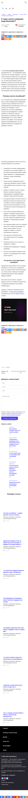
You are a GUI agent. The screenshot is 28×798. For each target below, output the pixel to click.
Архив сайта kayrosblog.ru (7, 782)
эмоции (8, 367)
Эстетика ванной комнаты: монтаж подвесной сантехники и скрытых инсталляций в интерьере (13, 470)
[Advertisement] (14, 352)
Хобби (5, 750)
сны (3, 367)
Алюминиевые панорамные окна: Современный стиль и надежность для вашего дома (14, 442)
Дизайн (5, 737)
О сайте (3, 780)
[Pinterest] (2, 39)
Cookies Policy (4, 784)
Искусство (6, 741)
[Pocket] (5, 39)
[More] (10, 39)
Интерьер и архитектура (10, 732)
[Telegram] (23, 36)
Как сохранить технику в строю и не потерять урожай (14, 430)
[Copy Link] (8, 39)
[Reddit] (20, 36)
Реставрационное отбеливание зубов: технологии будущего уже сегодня (12, 600)
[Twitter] (13, 36)
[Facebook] (2, 36)
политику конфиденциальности (13, 414)
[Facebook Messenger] (8, 36)
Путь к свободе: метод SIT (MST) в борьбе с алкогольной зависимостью (13, 714)
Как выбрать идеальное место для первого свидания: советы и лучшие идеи (14, 629)
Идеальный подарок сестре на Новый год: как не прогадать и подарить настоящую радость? (12, 542)
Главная (5, 728)
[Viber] (25, 36)
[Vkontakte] (10, 36)
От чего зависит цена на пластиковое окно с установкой (14, 455)
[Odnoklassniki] (15, 36)
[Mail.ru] (18, 36)
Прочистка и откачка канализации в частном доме (14, 484)
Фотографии (6, 745)
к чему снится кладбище (16, 291)
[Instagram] (5, 36)
